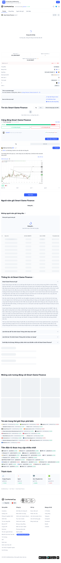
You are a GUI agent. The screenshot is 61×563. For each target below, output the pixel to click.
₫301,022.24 (11, 444)
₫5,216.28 (28, 449)
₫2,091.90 (10, 449)
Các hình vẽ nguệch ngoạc (8, 530)
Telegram (47, 498)
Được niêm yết (34, 493)
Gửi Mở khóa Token (51, 99)
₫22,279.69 (25, 446)
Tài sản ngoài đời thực (7, 514)
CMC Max (4, 501)
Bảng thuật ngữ (34, 504)
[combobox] (35, 20)
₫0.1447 (42, 446)
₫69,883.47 (14, 442)
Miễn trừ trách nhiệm (21, 509)
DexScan (4, 512)
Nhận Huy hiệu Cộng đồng (53, 101)
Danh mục (4, 525)
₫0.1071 (9, 446)
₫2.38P (28, 6)
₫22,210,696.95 (11, 438)
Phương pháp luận (20, 512)
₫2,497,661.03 (32, 435)
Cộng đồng (47, 496)
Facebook (47, 504)
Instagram (47, 501)
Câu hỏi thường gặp (35, 501)
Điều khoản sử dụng (21, 496)
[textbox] (25, 134)
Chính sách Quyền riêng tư (22, 498)
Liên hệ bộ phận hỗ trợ (36, 498)
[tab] (11, 20)
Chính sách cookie (20, 504)
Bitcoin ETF (4, 506)
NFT (3, 522)
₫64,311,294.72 (12, 435)
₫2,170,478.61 (31, 438)
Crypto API (4, 509)
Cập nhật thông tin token (52, 96)
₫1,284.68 (10, 433)
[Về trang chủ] (7, 6)
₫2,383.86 (49, 438)
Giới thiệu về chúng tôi (21, 493)
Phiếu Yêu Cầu (34, 496)
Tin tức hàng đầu (6, 504)
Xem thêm (57, 122)
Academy (4, 493)
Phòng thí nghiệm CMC (7, 498)
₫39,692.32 (48, 433)
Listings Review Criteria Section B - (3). (31, 92)
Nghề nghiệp (19, 514)
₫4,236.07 (30, 444)
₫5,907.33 (29, 440)
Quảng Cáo (4, 496)
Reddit (46, 506)
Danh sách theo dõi (6, 527)
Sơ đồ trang (5, 532)
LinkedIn (47, 509)
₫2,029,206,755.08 (29, 433)
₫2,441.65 (35, 442)
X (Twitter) (47, 493)
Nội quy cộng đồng (20, 506)
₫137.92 (10, 440)
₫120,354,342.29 (49, 444)
